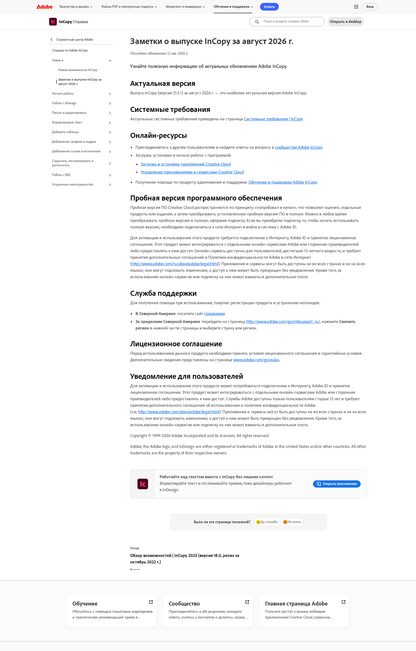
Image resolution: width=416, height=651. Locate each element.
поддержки (214, 313)
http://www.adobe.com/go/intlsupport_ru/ (283, 321)
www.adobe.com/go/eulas (256, 359)
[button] (356, 7)
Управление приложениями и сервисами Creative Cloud (192, 172)
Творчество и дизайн (74, 7)
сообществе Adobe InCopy (298, 147)
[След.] (308, 563)
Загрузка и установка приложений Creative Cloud (186, 164)
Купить (269, 7)
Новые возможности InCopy (77, 70)
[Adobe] (44, 6)
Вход (370, 7)
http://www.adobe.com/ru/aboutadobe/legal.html (175, 263)
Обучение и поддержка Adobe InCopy (283, 182)
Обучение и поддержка (231, 7)
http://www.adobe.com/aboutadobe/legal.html (178, 411)
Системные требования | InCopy (273, 119)
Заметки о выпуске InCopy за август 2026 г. (80, 81)
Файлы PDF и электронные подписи (127, 7)
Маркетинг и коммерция (183, 7)
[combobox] (287, 21)
